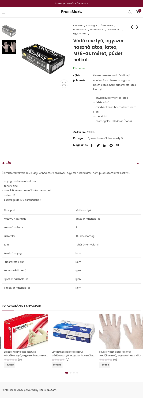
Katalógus (91, 25)
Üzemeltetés (107, 25)
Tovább (7, 364)
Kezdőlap (78, 25)
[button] (66, 372)
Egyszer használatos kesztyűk (80, 33)
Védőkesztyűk (114, 29)
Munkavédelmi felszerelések (97, 29)
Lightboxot (64, 84)
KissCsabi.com (48, 390)
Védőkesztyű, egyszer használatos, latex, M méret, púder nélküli (43, 355)
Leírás (6, 163)
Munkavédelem (80, 29)
